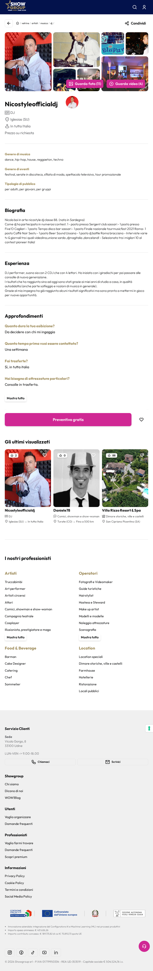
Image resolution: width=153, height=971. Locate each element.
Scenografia (87, 630)
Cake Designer (15, 663)
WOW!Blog (13, 798)
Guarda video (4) (129, 83)
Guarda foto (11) (88, 83)
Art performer (15, 589)
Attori (9, 602)
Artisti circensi (15, 595)
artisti (35, 23)
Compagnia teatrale (19, 616)
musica (44, 23)
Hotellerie (86, 677)
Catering (11, 670)
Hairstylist (86, 595)
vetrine (25, 23)
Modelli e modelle (91, 616)
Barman (10, 657)
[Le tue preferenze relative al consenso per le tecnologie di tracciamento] (149, 728)
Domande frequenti (19, 824)
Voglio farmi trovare (19, 843)
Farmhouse (87, 670)
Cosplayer (12, 623)
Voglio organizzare (18, 817)
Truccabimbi (13, 582)
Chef (8, 677)
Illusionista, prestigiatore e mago (28, 630)
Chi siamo (12, 784)
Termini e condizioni (19, 890)
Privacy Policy (15, 876)
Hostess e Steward (92, 602)
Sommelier (13, 684)
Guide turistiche (90, 589)
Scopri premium (16, 857)
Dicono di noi (14, 791)
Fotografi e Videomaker (96, 582)
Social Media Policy (18, 896)
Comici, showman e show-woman (28, 609)
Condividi (138, 23)
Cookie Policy (14, 883)
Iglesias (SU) (19, 119)
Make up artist (89, 609)
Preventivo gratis (68, 419)
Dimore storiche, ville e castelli (100, 663)
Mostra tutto (16, 398)
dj (51, 23)
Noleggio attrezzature (94, 623)
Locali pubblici (89, 691)
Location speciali (91, 657)
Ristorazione (88, 684)
